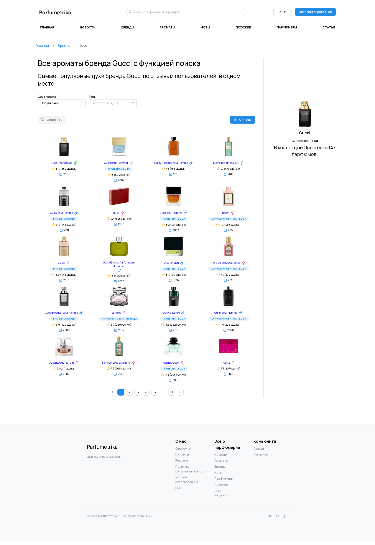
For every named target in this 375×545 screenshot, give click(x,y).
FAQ (178, 488)
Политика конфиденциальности (184, 468)
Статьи (328, 27)
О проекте (183, 448)
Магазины (260, 454)
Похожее (221, 484)
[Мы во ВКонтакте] (269, 516)
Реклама (181, 460)
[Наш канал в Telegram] (277, 516)
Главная (47, 27)
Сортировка (47, 96)
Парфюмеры (287, 27)
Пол (92, 96)
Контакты (182, 454)
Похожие (243, 27)
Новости (87, 27)
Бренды (127, 27)
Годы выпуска (220, 493)
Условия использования (184, 479)
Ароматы (167, 27)
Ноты (205, 27)
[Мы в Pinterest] (284, 516)
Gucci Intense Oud (305, 141)
